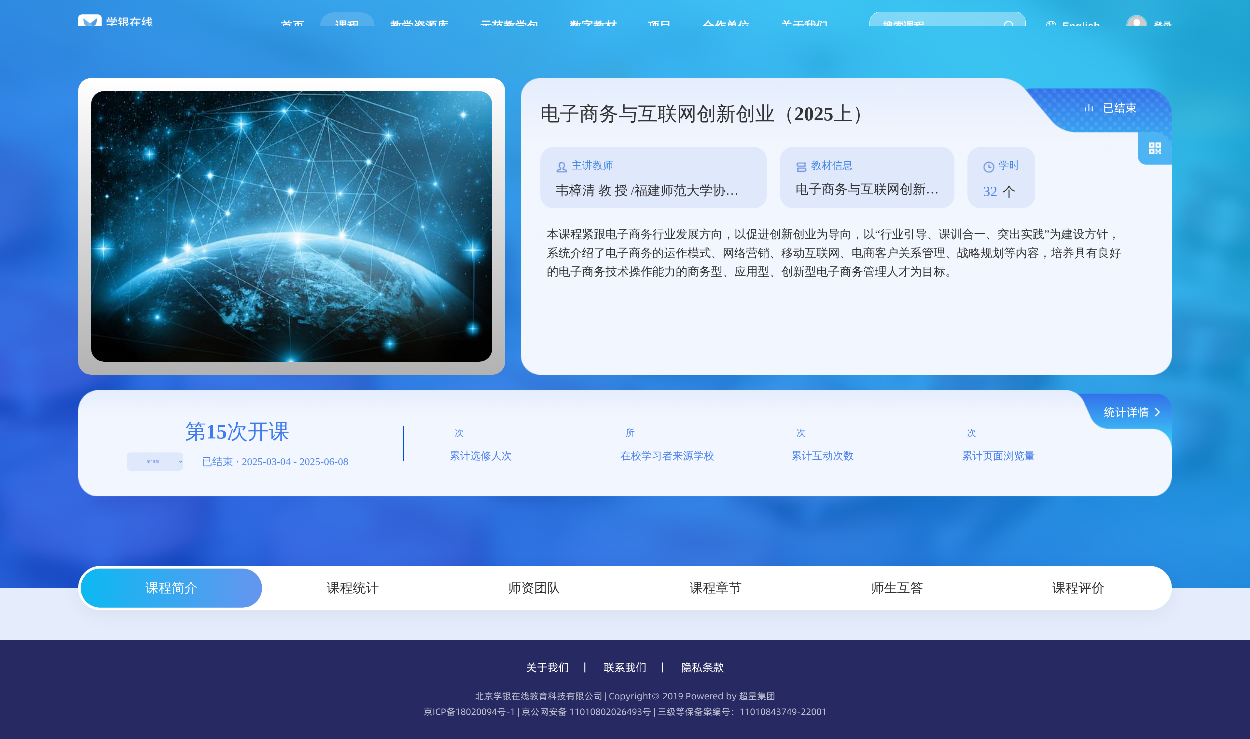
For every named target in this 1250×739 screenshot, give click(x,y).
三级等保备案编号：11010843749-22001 (742, 711)
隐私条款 (702, 667)
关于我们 (547, 667)
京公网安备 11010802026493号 (586, 711)
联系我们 (625, 667)
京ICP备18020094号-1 (469, 711)
